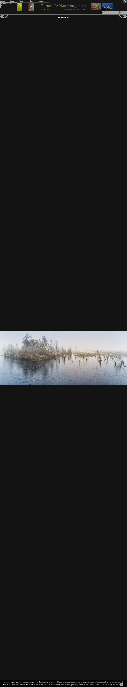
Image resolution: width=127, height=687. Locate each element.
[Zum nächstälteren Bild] (125, 17)
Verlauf (116, 13)
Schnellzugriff (109, 13)
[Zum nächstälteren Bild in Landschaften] (121, 17)
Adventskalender (18, 12)
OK (122, 685)
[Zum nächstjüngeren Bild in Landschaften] (6, 17)
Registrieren (4, 6)
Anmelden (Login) (6, 3)
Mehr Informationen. (114, 685)
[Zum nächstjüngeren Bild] (2, 17)
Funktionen (123, 13)
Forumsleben (9, 12)
